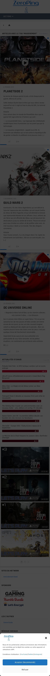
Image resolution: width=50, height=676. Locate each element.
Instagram (37, 654)
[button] (46, 638)
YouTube (24, 654)
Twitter (30, 654)
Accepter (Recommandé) (25, 662)
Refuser (25, 669)
